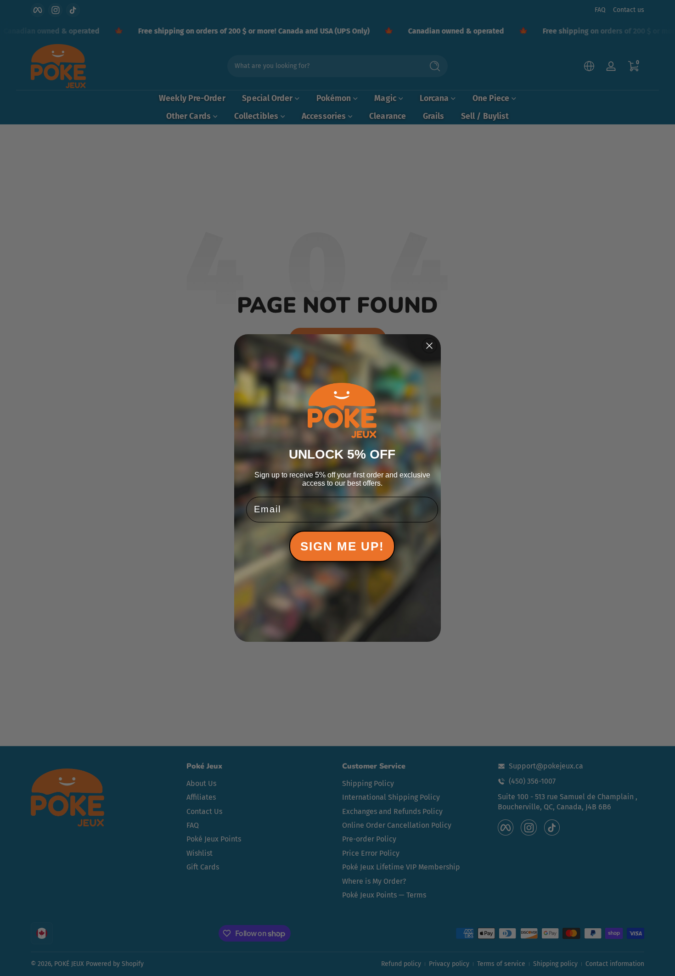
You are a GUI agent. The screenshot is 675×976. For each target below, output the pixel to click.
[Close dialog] (429, 346)
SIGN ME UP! (342, 546)
